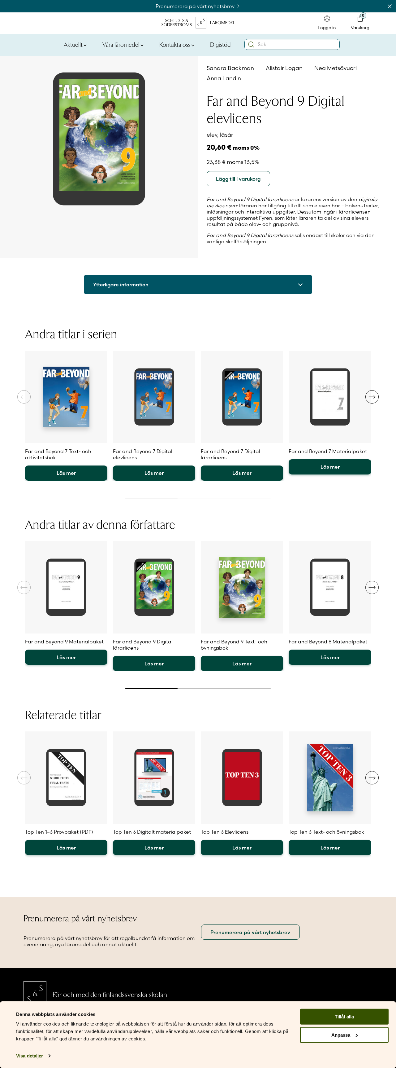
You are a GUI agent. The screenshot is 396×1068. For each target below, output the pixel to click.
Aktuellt (73, 44)
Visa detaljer (29, 1055)
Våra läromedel (121, 44)
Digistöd (220, 44)
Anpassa (340, 1035)
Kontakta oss (174, 44)
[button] (372, 397)
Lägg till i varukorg (238, 179)
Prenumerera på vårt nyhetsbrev (196, 6)
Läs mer (66, 473)
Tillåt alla (344, 1016)
